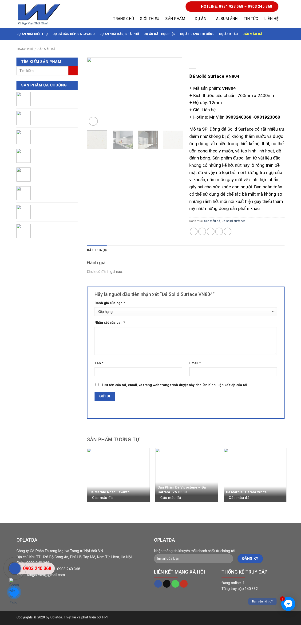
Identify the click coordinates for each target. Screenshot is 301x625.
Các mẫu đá (252, 34)
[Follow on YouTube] (184, 584)
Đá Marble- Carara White (246, 492)
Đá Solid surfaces (234, 221)
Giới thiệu (149, 18)
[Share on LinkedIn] (227, 231)
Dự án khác (228, 34)
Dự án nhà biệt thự (32, 34)
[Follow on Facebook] (158, 584)
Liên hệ (271, 18)
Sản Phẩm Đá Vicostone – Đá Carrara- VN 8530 (182, 489)
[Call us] (175, 584)
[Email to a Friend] (210, 231)
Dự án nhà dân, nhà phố (119, 34)
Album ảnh (227, 18)
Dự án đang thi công (197, 34)
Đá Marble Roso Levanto (109, 492)
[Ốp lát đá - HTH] (38, 14)
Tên (99, 363)
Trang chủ (123, 18)
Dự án (200, 18)
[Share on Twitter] (202, 231)
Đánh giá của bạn (110, 303)
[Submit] (73, 70)
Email (195, 363)
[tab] (97, 250)
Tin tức (251, 18)
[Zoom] (93, 121)
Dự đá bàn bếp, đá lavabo (74, 34)
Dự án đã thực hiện (159, 34)
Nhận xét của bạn (110, 323)
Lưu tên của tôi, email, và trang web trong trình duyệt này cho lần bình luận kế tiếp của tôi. (175, 385)
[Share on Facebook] (194, 231)
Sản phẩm (175, 18)
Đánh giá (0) (97, 250)
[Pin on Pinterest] (219, 231)
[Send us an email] (167, 584)
